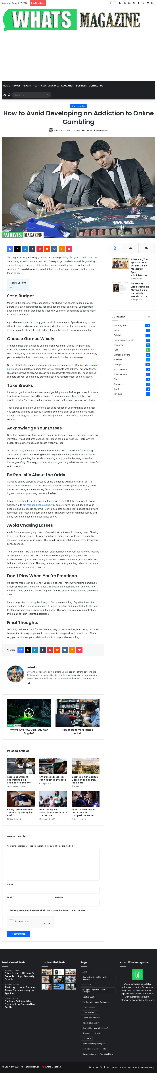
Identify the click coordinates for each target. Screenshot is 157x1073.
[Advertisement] (78, 56)
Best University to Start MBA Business (94, 978)
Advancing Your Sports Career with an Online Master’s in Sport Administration (140, 267)
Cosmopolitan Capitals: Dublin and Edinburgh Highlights (85, 779)
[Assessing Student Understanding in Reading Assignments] (21, 766)
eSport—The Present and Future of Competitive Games (83, 812)
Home (6, 85)
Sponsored (119, 384)
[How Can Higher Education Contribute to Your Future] (53, 799)
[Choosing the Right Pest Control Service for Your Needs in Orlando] (70, 972)
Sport (116, 389)
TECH (36, 85)
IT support (86, 1033)
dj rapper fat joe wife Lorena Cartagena (94, 990)
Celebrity (118, 335)
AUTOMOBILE (120, 369)
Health (27, 85)
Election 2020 (88, 997)
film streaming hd (89, 1012)
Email (10, 897)
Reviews (118, 394)
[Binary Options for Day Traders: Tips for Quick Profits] (21, 799)
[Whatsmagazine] (78, 19)
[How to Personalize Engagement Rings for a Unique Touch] (59, 979)
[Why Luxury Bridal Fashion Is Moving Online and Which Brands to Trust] (120, 287)
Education (67, 85)
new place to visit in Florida (94, 1049)
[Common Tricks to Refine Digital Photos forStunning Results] (70, 979)
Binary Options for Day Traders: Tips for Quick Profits (20, 812)
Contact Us (125, 1067)
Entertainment (121, 374)
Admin (57, 130)
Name (10, 884)
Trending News (106, 1054)
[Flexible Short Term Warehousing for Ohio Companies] (70, 987)
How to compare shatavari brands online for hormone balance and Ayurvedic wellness (88, 3)
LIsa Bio (98, 1033)
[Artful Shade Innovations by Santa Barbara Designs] (59, 987)
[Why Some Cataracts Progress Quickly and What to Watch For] (47, 979)
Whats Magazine (53, 1067)
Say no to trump (89, 1054)
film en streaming (89, 1007)
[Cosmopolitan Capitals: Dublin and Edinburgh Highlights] (86, 766)
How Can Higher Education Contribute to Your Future (53, 812)
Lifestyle (53, 85)
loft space (86, 1038)
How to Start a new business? (95, 1028)
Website (59, 897)
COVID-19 (86, 984)
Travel (16, 85)
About (136, 1067)
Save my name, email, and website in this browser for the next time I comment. (48, 910)
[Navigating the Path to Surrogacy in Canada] (47, 987)
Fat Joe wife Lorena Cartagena (95, 1002)
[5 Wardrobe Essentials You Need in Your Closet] (53, 766)
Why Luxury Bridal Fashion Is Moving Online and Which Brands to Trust (140, 290)
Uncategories (78, 106)
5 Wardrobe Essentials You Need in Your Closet (52, 778)
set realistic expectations (36, 504)
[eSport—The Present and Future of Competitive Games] (86, 799)
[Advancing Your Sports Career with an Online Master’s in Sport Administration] (120, 263)
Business (81, 85)
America (86, 972)
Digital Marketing (122, 355)
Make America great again (93, 1043)
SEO (43, 85)
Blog (116, 379)
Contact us (96, 85)
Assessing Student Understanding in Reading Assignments (19, 779)
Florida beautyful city (91, 1017)
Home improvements (124, 340)
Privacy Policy (147, 1067)
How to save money (91, 1023)
